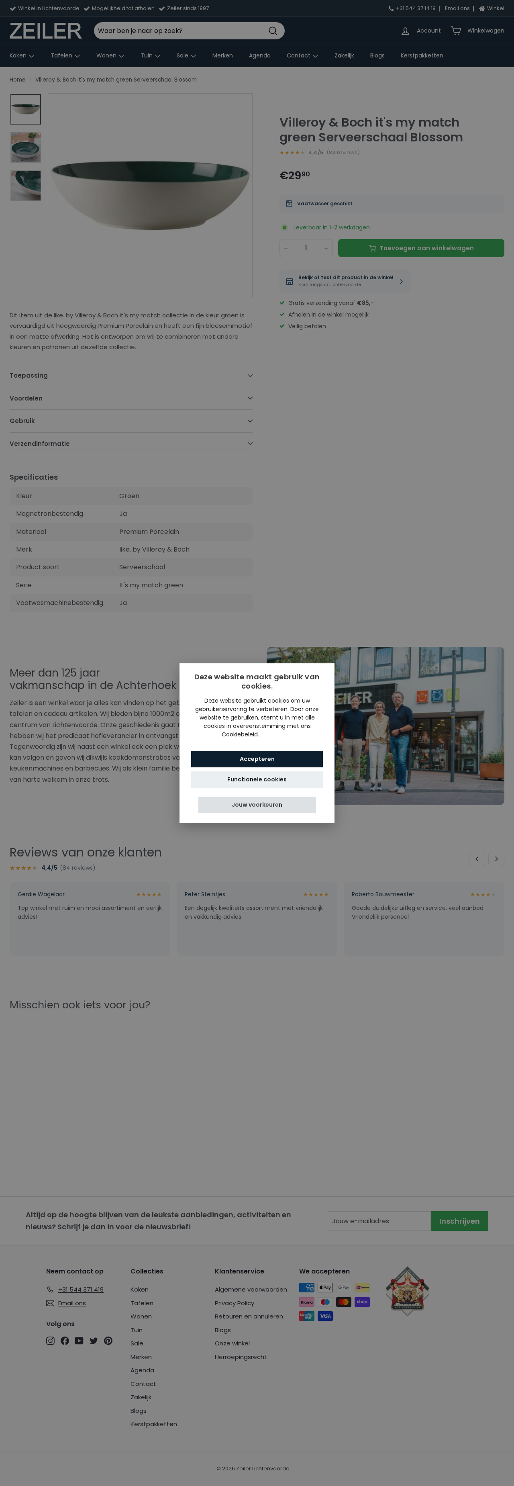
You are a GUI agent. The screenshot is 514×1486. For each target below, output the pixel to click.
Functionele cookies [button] (257, 779)
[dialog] (257, 743)
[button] (257, 805)
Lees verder (277, 734)
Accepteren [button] (257, 759)
